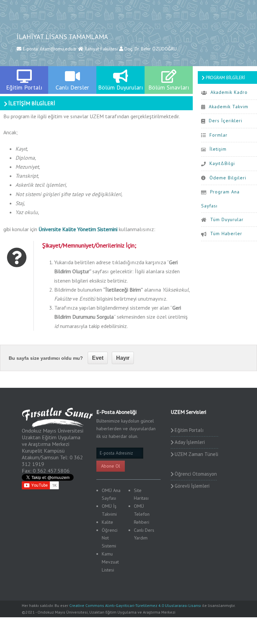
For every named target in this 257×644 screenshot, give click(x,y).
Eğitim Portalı (189, 430)
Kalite (107, 522)
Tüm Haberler (226, 233)
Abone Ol (110, 466)
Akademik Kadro (229, 92)
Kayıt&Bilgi (222, 163)
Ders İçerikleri (225, 121)
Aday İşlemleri (190, 442)
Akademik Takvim (228, 107)
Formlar (218, 135)
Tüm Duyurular (227, 219)
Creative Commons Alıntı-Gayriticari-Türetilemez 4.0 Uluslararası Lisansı (135, 605)
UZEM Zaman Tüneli (196, 454)
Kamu (107, 554)
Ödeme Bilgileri (227, 178)
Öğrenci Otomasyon (196, 474)
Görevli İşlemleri (192, 486)
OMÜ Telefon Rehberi (142, 514)
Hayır (123, 358)
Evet (97, 358)
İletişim (218, 149)
